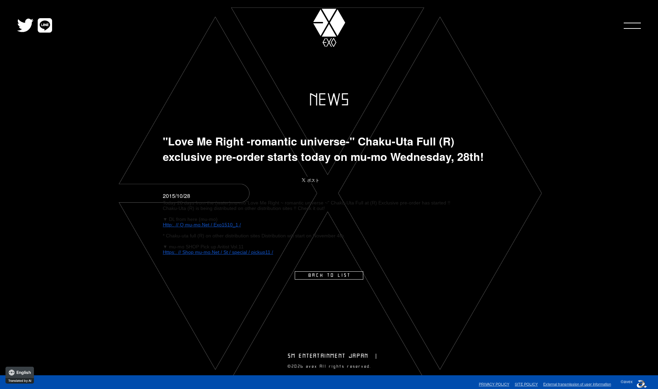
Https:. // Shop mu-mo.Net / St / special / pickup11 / (218, 252)
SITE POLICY (526, 384)
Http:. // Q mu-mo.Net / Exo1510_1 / (202, 224)
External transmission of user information (577, 384)
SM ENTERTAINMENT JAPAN (328, 356)
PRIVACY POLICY (494, 384)
